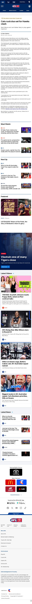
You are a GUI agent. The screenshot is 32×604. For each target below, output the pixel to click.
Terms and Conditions (14, 594)
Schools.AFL (4, 563)
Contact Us (4, 546)
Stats (27, 10)
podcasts (7, 218)
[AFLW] (8, 2)
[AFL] (3, 2)
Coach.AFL (3, 557)
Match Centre (12, 10)
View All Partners (14, 494)
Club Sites (22, 1)
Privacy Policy (16, 525)
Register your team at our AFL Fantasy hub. (16, 108)
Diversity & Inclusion (6, 543)
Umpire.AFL (3, 560)
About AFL (3, 533)
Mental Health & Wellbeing (7, 536)
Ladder (21, 10)
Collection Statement (23, 525)
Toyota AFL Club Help (6, 540)
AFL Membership (5, 566)
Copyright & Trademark (16, 596)
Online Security (5, 598)
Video (4, 10)
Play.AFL (3, 554)
